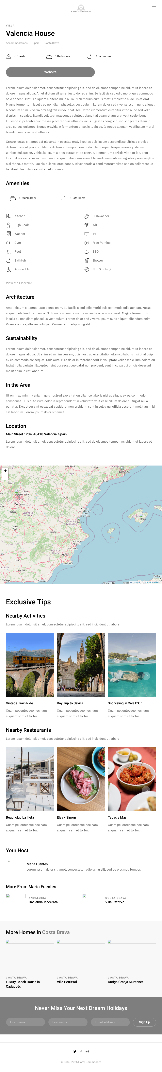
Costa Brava (51, 43)
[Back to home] (81, 8)
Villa (10, 25)
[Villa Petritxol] (92, 900)
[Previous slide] (16, 676)
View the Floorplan (19, 283)
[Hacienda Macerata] (16, 900)
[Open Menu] (154, 8)
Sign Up (144, 1022)
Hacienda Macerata (43, 902)
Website (50, 72)
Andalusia (37, 898)
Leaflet (136, 582)
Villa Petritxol (115, 902)
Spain (36, 43)
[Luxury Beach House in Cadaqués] (30, 956)
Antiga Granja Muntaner (125, 981)
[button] (81, 521)
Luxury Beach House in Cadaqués (23, 984)
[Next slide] (146, 676)
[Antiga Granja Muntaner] (132, 956)
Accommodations (17, 43)
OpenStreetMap (152, 582)
